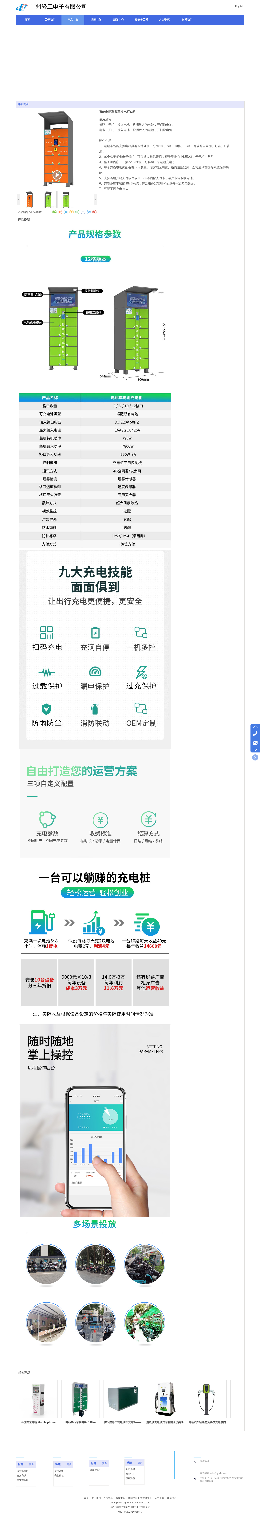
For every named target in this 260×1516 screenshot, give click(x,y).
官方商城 (21, 1475)
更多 (31, 1464)
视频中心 (120, 1498)
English (239, 6)
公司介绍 (130, 1469)
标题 (20, 1464)
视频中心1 (95, 1470)
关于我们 (96, 1498)
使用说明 (59, 1471)
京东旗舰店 (22, 1480)
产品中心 (108, 1498)
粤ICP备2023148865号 (130, 1511)
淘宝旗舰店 (22, 1471)
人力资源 (159, 1498)
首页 (86, 1498)
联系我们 (130, 1478)
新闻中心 (130, 1474)
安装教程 (59, 1475)
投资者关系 (146, 1498)
